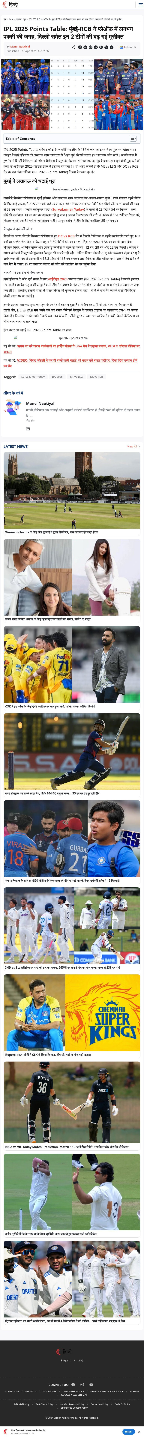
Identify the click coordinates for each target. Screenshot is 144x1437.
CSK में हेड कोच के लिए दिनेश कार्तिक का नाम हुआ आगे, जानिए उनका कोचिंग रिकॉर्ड (50, 706)
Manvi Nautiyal (20, 46)
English (65, 1360)
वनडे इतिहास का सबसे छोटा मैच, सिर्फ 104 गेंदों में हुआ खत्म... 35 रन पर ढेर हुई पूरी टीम (52, 793)
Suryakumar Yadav (68, 209)
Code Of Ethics (122, 1404)
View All (132, 446)
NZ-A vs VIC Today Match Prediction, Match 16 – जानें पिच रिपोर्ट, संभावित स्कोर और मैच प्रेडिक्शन (67, 1147)
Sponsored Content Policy (74, 1407)
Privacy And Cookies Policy (106, 1391)
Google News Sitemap (74, 1394)
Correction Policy (99, 1404)
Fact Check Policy (44, 1404)
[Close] (139, 1431)
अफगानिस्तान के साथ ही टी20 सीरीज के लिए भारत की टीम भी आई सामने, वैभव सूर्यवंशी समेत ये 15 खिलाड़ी (62, 880)
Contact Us (12, 1391)
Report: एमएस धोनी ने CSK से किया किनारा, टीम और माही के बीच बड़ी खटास (48, 1055)
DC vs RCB (66, 236)
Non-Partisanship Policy (72, 1404)
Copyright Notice (73, 1391)
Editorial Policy (21, 1404)
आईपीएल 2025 (58, 279)
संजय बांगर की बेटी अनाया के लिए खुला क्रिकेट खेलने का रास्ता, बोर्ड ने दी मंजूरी (48, 619)
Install (128, 1431)
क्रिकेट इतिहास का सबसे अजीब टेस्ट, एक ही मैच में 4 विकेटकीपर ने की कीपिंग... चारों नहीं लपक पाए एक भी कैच (65, 1321)
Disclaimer (49, 1391)
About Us (31, 1391)
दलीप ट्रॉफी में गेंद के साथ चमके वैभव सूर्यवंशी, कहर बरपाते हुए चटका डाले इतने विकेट (51, 1234)
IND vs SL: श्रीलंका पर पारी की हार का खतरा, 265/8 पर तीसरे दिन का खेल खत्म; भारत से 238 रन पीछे (62, 967)
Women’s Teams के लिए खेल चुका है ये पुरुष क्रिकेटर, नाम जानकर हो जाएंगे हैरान (51, 532)
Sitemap (134, 1391)
